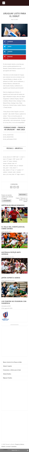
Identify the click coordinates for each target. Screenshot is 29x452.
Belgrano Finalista (7, 378)
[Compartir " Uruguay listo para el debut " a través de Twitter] (14, 187)
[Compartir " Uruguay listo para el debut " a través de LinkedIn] (17, 187)
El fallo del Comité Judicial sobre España (13, 228)
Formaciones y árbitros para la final (12, 370)
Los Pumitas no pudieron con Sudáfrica (13, 302)
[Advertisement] (14, 342)
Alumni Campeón (7, 366)
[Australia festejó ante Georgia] (14, 240)
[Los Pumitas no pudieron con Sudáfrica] (14, 289)
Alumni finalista (7, 374)
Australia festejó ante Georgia (11, 253)
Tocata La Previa (19, 444)
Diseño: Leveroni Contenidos (8, 446)
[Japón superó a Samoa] (14, 266)
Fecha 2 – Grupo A (15, 148)
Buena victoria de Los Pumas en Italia (12, 362)
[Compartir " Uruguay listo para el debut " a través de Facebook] (11, 187)
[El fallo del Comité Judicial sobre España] (14, 215)
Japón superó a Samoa (10, 278)
